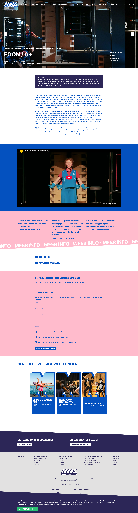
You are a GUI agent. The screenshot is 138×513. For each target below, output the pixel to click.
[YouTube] (57, 493)
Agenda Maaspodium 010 (41, 458)
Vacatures (115, 462)
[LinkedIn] (61, 493)
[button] (36, 257)
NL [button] (125, 4)
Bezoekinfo (37, 460)
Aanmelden (25, 444)
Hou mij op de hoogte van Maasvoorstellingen (52, 337)
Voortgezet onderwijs (90, 460)
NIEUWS (102, 4)
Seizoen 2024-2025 (64, 458)
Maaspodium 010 (39, 4)
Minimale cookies (45, 509)
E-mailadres (39, 308)
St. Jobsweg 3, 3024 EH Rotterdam (69, 484)
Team (114, 464)
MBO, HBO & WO (88, 464)
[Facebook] (53, 493)
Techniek (36, 464)
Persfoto (61, 464)
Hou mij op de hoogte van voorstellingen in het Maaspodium (57, 342)
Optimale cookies (28, 509)
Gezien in (38, 326)
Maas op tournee (60, 4)
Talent (114, 460)
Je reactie (39, 315)
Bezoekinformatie (81, 444)
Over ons (114, 4)
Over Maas (115, 458)
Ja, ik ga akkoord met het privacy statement (52, 332)
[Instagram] (50, 493)
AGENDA (24, 4)
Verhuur (36, 462)
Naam (37, 302)
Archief (61, 460)
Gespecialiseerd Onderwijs (92, 462)
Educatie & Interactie (84, 4)
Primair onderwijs (89, 458)
